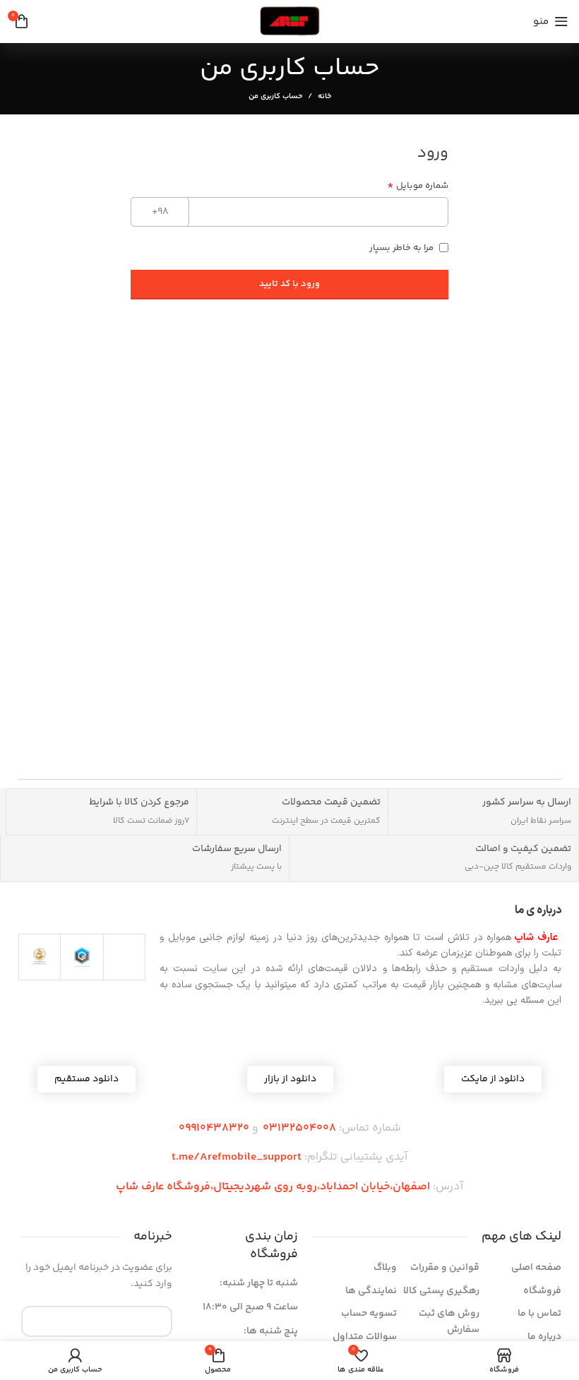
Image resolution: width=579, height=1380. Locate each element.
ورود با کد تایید (289, 284)
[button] (290, 1079)
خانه (324, 96)
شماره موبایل (417, 186)
